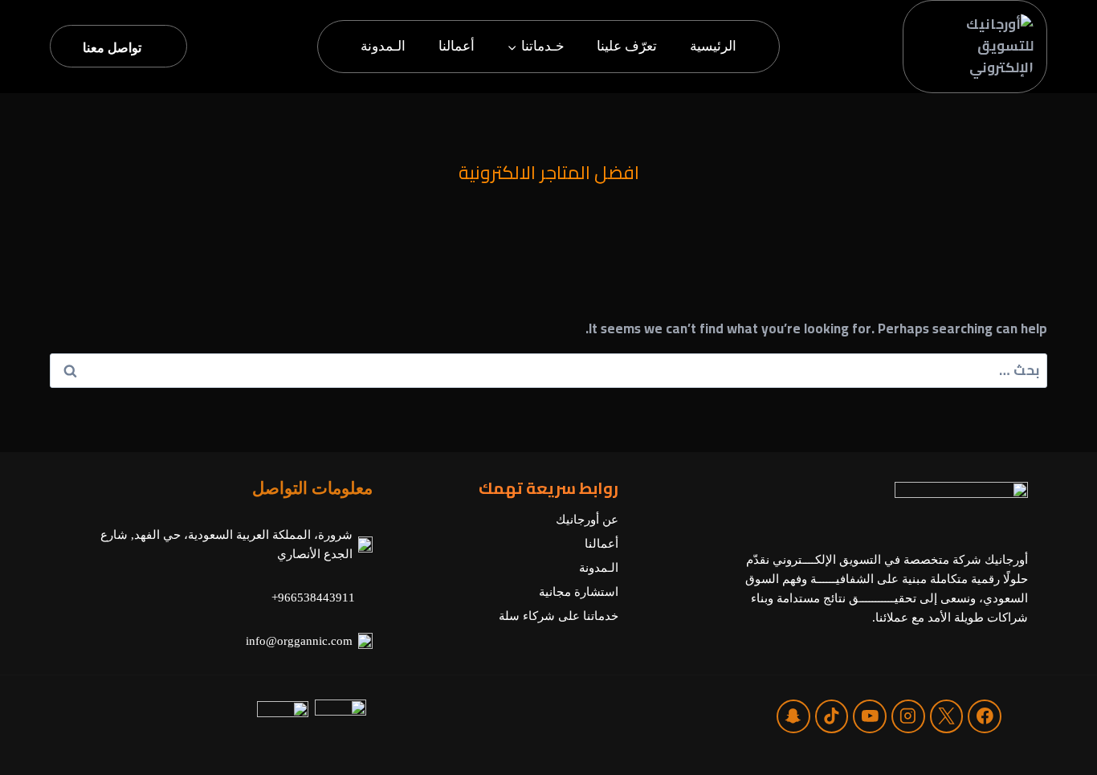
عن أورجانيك (587, 519)
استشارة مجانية (578, 591)
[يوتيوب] (869, 716)
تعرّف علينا (627, 46)
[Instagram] (907, 716)
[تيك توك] (831, 716)
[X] (946, 716)
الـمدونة (383, 46)
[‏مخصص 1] (793, 716)
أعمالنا (456, 46)
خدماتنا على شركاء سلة (558, 616)
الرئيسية (713, 46)
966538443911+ (313, 597)
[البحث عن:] (548, 370)
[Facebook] (984, 716)
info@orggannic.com (299, 640)
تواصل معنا (112, 48)
